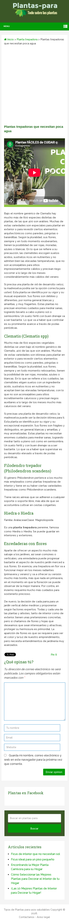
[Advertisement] (34, 86)
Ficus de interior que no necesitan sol (35, 854)
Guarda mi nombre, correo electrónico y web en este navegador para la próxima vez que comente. (33, 760)
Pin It (54, 654)
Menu (7, 26)
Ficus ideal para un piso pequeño (32, 859)
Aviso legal (43, 917)
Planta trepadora (27, 39)
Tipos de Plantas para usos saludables (27, 909)
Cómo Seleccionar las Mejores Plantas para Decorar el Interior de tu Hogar (35, 879)
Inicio (10, 39)
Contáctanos (26, 917)
